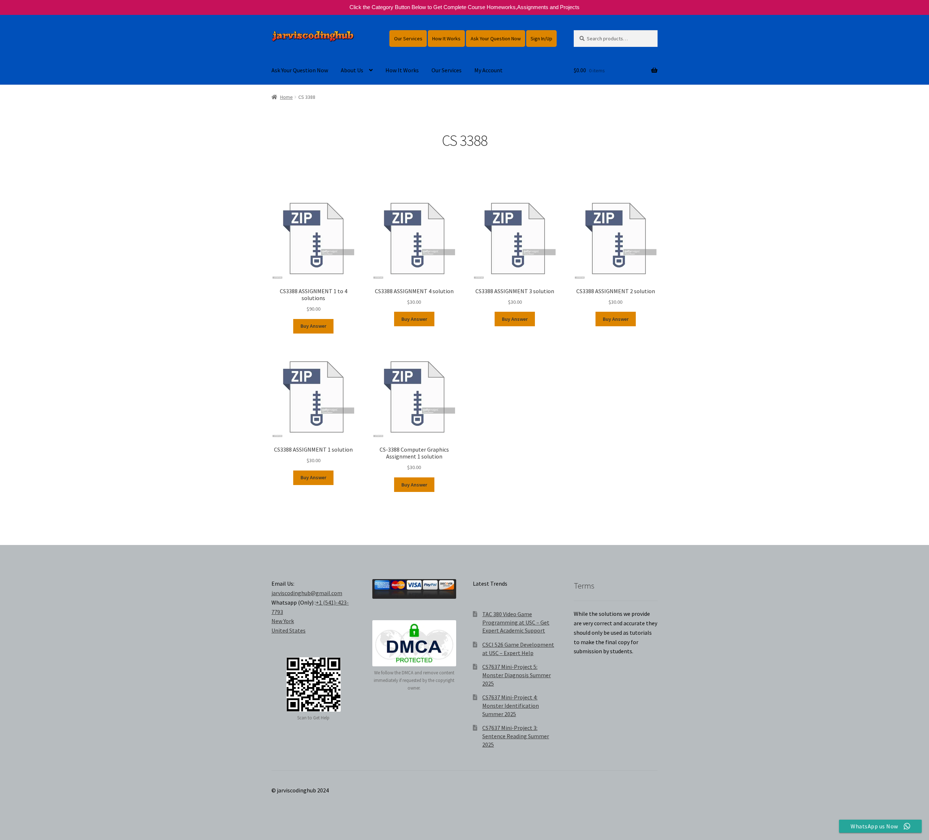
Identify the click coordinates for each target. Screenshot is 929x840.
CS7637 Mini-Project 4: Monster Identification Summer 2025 (510, 705)
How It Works (446, 38)
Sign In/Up (541, 38)
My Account (488, 70)
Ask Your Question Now (496, 38)
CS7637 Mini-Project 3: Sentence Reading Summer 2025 (515, 736)
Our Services (408, 38)
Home (286, 97)
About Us (352, 70)
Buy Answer (313, 326)
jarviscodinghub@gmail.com (306, 593)
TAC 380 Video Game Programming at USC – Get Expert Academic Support (515, 622)
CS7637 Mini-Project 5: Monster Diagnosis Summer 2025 (516, 675)
